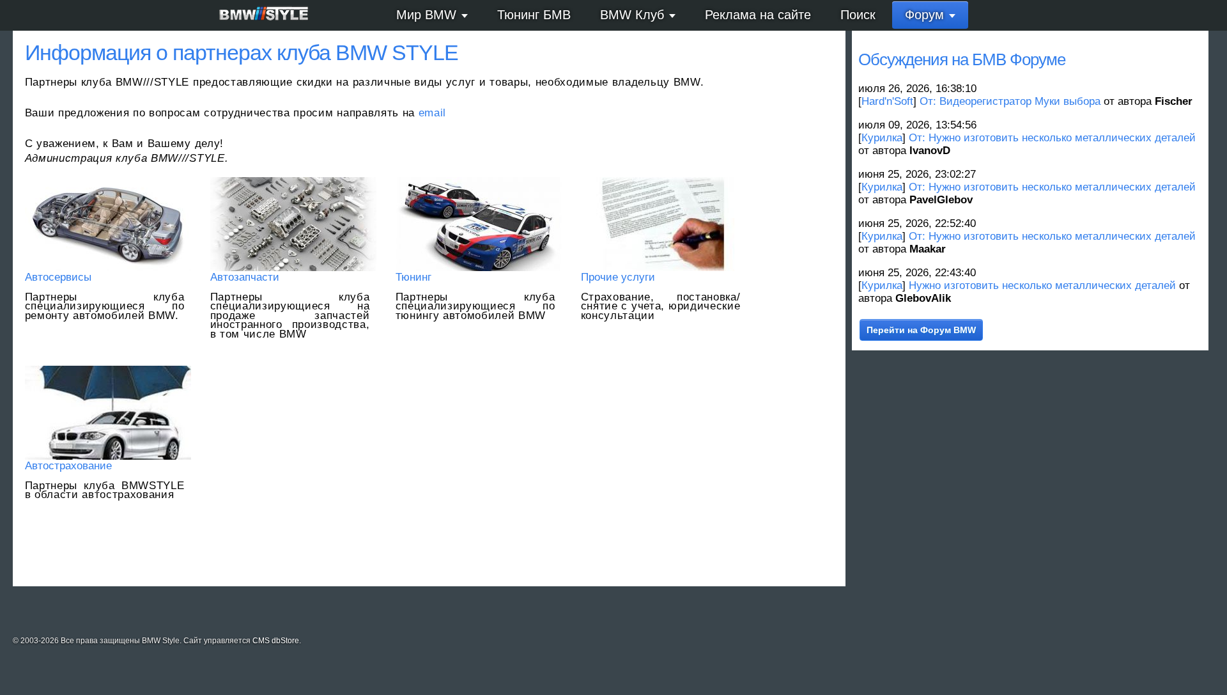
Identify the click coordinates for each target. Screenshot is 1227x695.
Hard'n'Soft (887, 101)
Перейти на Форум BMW (921, 330)
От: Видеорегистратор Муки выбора (1010, 101)
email (432, 113)
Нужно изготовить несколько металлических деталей (1042, 285)
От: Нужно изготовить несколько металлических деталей (1052, 138)
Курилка (881, 138)
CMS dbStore (275, 640)
